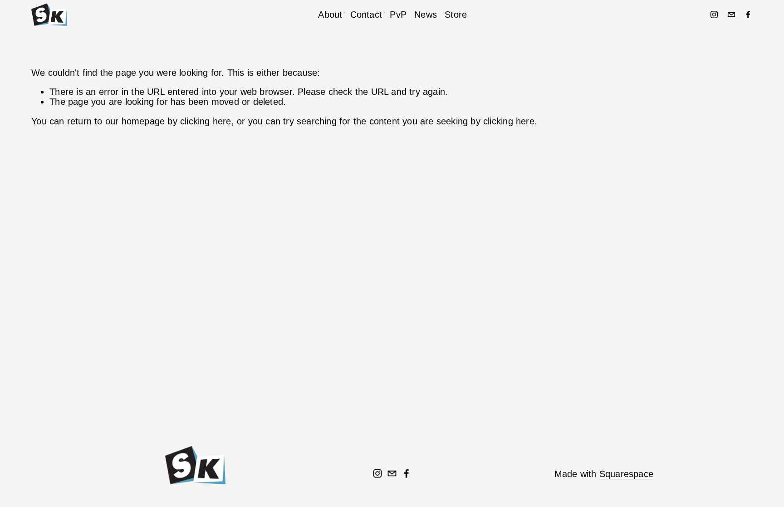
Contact (366, 15)
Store (456, 15)
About (330, 15)
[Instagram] (714, 14)
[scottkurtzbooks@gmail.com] (731, 14)
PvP (398, 15)
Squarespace (626, 474)
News (425, 15)
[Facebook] (748, 14)
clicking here (205, 121)
